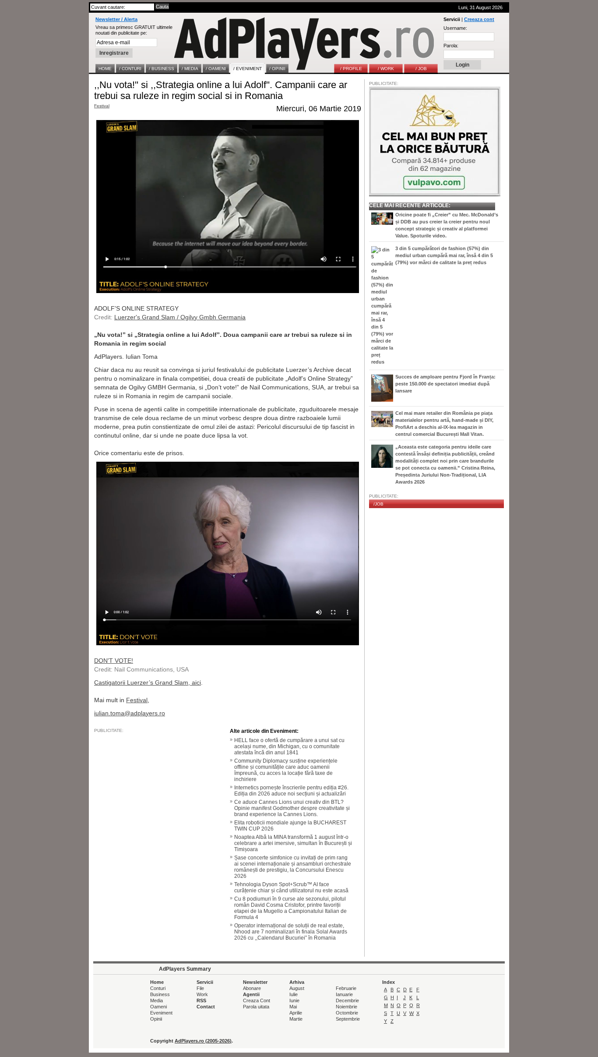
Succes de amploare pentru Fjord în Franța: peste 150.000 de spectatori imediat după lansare (445, 383)
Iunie (294, 1000)
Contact (206, 1006)
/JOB (378, 504)
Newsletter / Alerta (116, 19)
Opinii (156, 1019)
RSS (201, 1000)
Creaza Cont (256, 1000)
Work (202, 994)
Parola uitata (256, 1006)
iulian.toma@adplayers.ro (129, 713)
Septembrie (348, 1019)
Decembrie (347, 1000)
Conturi (157, 988)
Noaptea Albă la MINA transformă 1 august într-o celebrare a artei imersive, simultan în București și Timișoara (293, 843)
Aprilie (295, 1012)
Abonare (252, 988)
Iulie (293, 994)
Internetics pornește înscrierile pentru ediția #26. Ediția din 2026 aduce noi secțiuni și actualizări (291, 791)
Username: (455, 28)
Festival (101, 105)
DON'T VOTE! (113, 660)
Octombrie (347, 1012)
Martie (296, 1019)
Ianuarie (344, 994)
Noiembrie (346, 1006)
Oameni (158, 1006)
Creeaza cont (479, 19)
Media (156, 1000)
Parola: (450, 45)
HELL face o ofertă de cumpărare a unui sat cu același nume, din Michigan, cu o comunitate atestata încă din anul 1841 (289, 746)
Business (160, 994)
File (200, 988)
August (296, 988)
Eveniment (161, 1012)
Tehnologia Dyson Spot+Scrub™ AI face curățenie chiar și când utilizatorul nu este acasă (291, 887)
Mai (293, 1006)
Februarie (346, 988)
